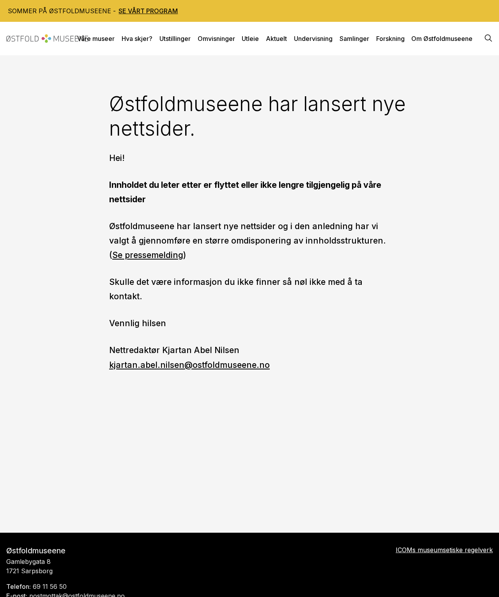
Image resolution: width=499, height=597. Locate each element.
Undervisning (313, 38)
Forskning (390, 38)
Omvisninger (216, 38)
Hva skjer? (137, 38)
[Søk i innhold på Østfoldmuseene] (488, 39)
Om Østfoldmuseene (441, 38)
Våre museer (96, 38)
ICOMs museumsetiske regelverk (444, 550)
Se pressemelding (147, 255)
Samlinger (354, 38)
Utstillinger (175, 38)
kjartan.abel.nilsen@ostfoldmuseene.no (189, 365)
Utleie (250, 38)
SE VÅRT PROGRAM (148, 11)
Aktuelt (276, 38)
